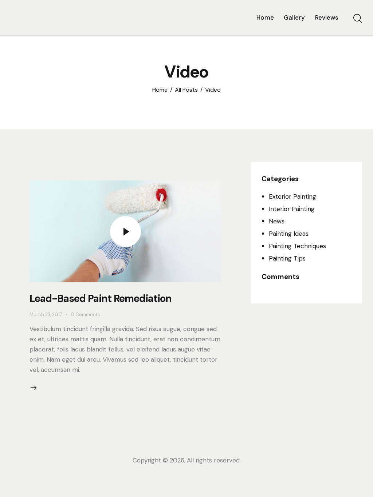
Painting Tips (287, 258)
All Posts (186, 90)
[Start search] (358, 18)
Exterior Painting (292, 196)
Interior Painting (292, 209)
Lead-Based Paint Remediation (101, 298)
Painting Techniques (297, 246)
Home (160, 90)
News (276, 221)
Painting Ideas (289, 234)
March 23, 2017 (46, 314)
